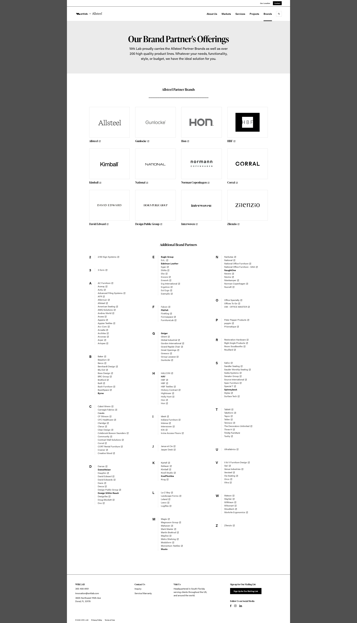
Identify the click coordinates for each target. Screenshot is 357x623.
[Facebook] (230, 606)
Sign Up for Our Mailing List (246, 591)
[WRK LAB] (89, 14)
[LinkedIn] (240, 606)
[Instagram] (235, 606)
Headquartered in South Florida (189, 588)
